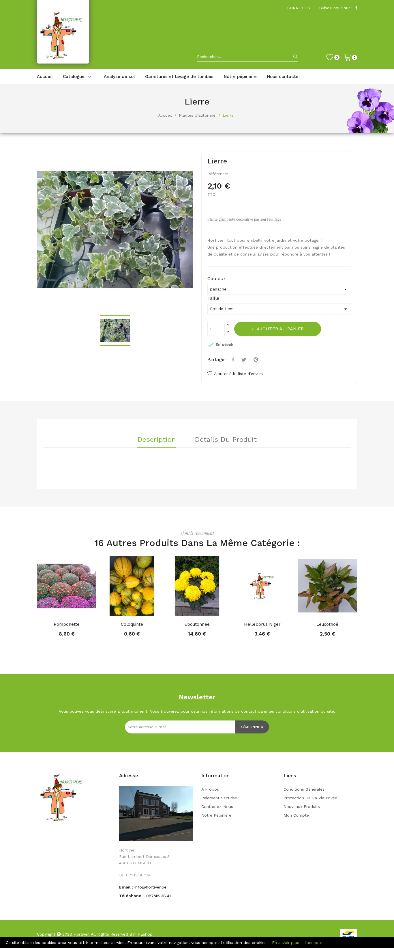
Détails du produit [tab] (226, 440)
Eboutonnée (197, 624)
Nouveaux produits (302, 806)
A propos (210, 789)
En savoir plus (285, 942)
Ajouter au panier (280, 328)
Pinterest (256, 359)
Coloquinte (132, 624)
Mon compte (296, 815)
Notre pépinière (216, 815)
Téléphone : (132, 895)
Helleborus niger (262, 624)
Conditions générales (304, 789)
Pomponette (67, 624)
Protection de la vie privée (310, 798)
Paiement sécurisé (219, 798)
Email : (126, 887)
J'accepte (312, 942)
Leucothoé (327, 624)
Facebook (356, 8)
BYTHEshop (141, 934)
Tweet (245, 359)
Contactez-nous (217, 806)
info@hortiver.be (150, 887)
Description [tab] (156, 440)
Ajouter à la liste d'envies (238, 373)
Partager (234, 359)
